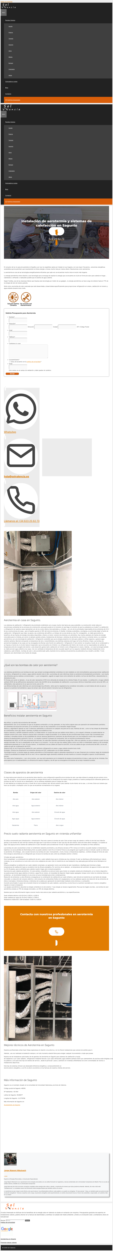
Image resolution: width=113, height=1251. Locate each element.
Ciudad (55, 327)
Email (10, 330)
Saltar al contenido (6, 1)
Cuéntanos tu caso (15, 343)
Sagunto (11, 44)
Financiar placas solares (9, 1242)
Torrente (11, 38)
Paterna (11, 32)
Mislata (10, 57)
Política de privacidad (8, 1222)
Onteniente (12, 69)
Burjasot (11, 63)
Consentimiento (14, 360)
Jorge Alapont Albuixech (15, 1170)
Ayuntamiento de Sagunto (12, 1105)
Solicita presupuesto (13, 100)
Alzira (10, 51)
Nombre (12, 317)
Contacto (8, 94)
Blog (6, 87)
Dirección (12, 323)
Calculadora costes (11, 81)
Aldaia (10, 75)
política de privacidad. (34, 362)
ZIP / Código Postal (83, 327)
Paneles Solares (10, 20)
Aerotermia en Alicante (8, 1239)
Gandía (10, 26)
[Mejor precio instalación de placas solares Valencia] (9, 8)
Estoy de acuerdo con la (26, 362)
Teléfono (12, 337)
